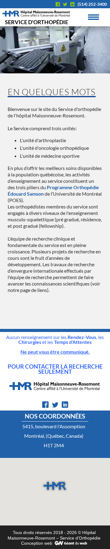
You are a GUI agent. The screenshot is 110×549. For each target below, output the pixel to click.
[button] (55, 485)
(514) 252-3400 (92, 4)
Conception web (36, 543)
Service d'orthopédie (36, 22)
